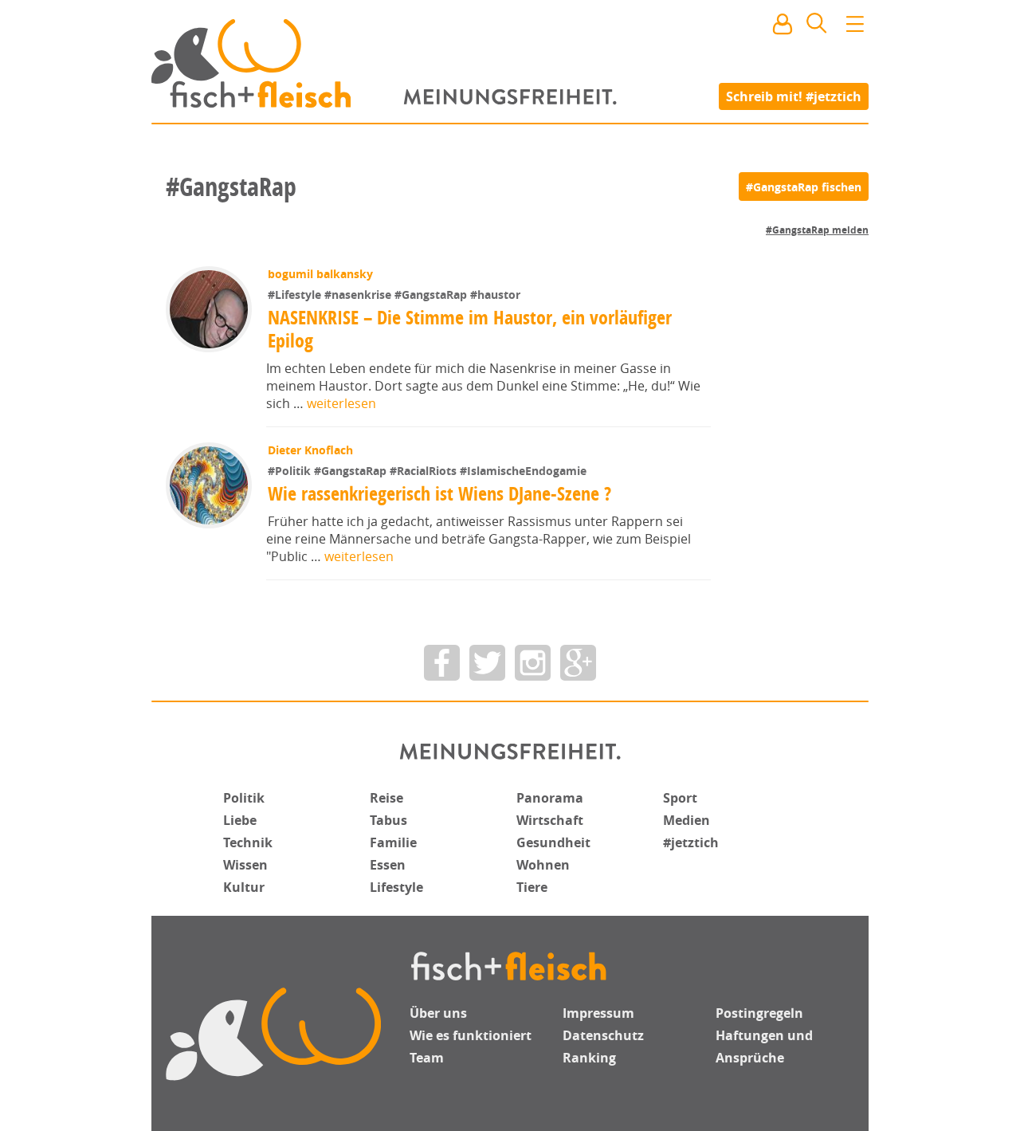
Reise (386, 798)
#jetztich (691, 842)
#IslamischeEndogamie (523, 470)
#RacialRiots (425, 470)
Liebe (240, 820)
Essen (388, 865)
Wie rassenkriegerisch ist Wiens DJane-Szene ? (439, 493)
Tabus (388, 820)
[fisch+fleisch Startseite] (510, 63)
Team (427, 1057)
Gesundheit (553, 842)
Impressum (598, 1013)
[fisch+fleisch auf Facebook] (442, 663)
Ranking (589, 1057)
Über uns (438, 1013)
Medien (686, 820)
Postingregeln (759, 1013)
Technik (248, 842)
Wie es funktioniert (471, 1035)
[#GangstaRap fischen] (804, 186)
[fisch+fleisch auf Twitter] (487, 663)
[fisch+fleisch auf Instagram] (533, 663)
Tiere (531, 887)
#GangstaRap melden (817, 230)
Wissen (245, 865)
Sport (680, 798)
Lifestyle (396, 887)
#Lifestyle (296, 294)
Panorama (549, 798)
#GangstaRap (432, 294)
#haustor (495, 294)
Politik (244, 798)
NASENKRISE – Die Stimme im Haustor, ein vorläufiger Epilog (470, 328)
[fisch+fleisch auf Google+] (578, 663)
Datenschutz (603, 1035)
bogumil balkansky (320, 273)
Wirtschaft (549, 820)
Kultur (244, 887)
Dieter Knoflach (310, 450)
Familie (393, 842)
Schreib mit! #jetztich (793, 95)
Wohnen (543, 865)
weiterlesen (341, 403)
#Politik (291, 470)
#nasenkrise (359, 294)
